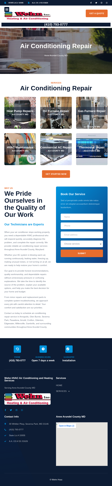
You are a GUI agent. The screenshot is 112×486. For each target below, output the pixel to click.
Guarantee (69, 357)
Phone (17, 357)
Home (59, 385)
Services (61, 391)
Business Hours (43, 357)
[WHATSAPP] (107, 3)
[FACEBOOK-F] (91, 3)
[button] (6, 9)
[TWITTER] (96, 3)
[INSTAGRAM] (101, 3)
